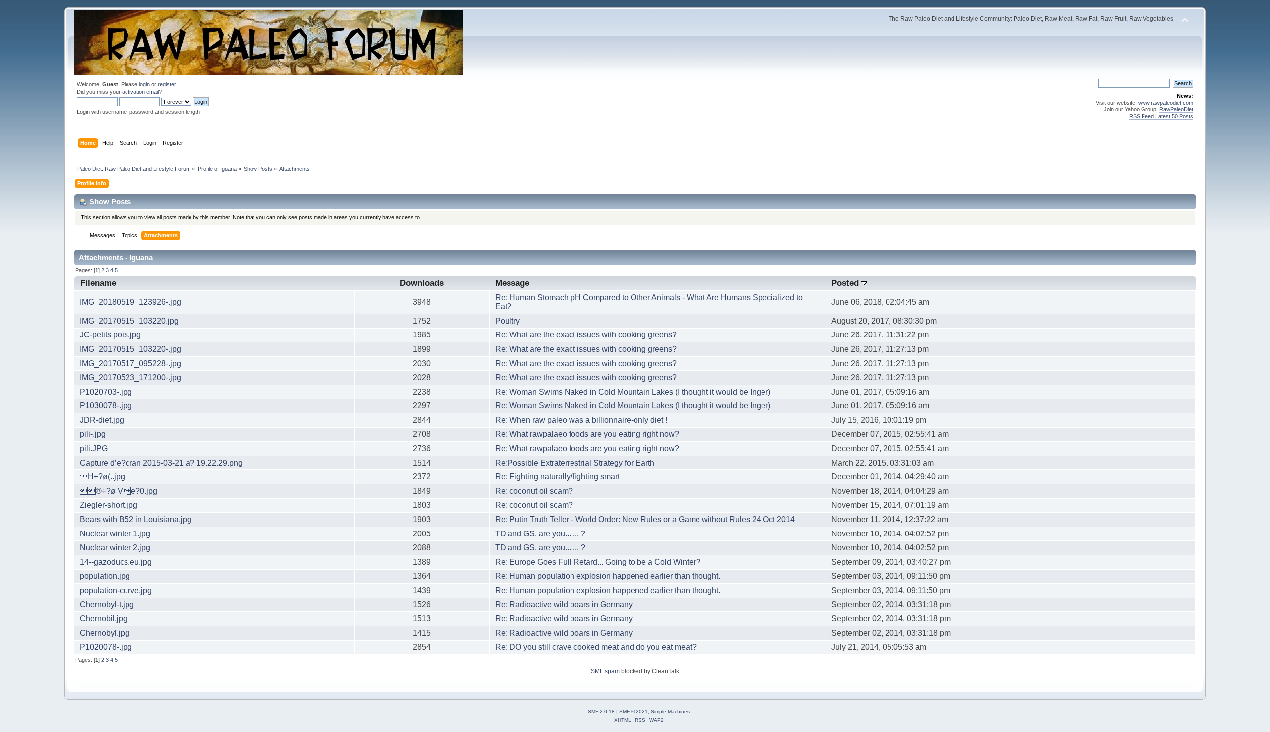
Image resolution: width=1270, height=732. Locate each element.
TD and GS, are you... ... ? (540, 534)
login (144, 84)
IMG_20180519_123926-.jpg (130, 302)
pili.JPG (94, 448)
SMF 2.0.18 (601, 711)
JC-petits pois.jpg (110, 335)
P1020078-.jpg (106, 647)
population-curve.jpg (116, 590)
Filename (98, 283)
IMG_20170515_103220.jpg (129, 321)
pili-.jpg (93, 434)
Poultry (507, 321)
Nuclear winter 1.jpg (115, 534)
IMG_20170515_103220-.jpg (130, 349)
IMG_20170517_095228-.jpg (130, 363)
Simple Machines (670, 711)
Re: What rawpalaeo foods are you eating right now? (587, 434)
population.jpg (105, 576)
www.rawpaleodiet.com (1165, 103)
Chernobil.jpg (103, 618)
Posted (846, 283)
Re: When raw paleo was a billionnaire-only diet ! (581, 420)
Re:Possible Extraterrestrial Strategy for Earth (574, 463)
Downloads (422, 283)
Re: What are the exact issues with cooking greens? (586, 335)
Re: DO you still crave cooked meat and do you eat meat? (596, 647)
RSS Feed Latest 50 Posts (1161, 116)
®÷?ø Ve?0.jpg (118, 491)
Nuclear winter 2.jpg (115, 547)
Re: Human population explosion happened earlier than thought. (607, 576)
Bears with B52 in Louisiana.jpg (135, 519)
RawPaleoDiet (1176, 109)
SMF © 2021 (633, 711)
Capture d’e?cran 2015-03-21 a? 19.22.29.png (161, 463)
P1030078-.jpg (106, 405)
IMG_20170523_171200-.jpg (130, 377)
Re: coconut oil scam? (534, 491)
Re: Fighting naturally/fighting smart (557, 476)
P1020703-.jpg (106, 392)
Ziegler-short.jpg (108, 505)
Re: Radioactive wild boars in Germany (564, 604)
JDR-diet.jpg (102, 420)
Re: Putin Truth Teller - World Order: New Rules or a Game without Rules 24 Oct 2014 (645, 519)
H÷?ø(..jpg (102, 476)
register (167, 84)
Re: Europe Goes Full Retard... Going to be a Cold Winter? (597, 562)
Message (512, 283)
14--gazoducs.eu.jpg (116, 562)
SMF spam (605, 671)
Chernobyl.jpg (104, 633)
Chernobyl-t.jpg (107, 604)
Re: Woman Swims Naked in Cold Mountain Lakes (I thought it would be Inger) (632, 392)
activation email (140, 92)
